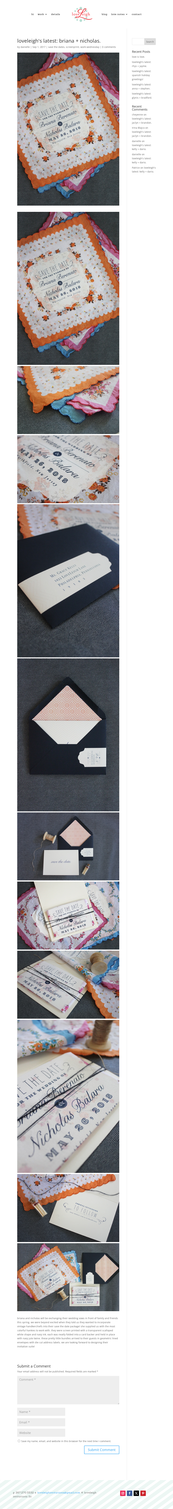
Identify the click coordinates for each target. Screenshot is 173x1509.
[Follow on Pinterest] (143, 1493)
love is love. (138, 56)
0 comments (109, 47)
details (55, 14)
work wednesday (89, 47)
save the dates (56, 47)
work (41, 14)
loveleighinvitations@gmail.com (58, 1492)
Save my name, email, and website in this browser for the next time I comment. (66, 1441)
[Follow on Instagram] (123, 1493)
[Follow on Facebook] (129, 1493)
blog (104, 14)
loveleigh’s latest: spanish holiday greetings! (141, 75)
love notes (118, 14)
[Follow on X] (136, 1493)
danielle (25, 47)
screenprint (72, 47)
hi (32, 14)
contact (137, 14)
